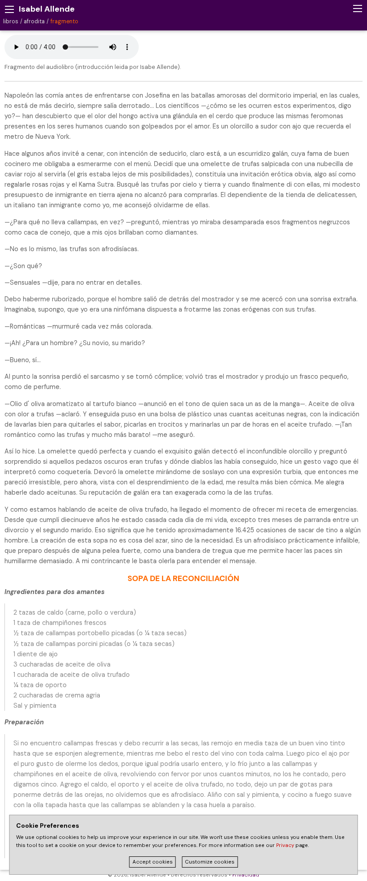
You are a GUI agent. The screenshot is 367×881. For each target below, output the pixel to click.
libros (10, 21)
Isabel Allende (47, 9)
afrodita (34, 21)
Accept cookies (152, 862)
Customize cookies (210, 862)
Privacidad (245, 875)
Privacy (285, 845)
